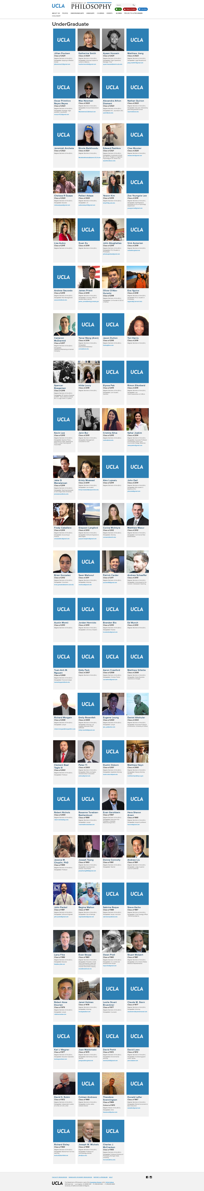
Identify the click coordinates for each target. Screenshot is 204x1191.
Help (111, 1177)
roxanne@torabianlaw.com (87, 824)
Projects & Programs (133, 13)
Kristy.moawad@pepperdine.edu (89, 490)
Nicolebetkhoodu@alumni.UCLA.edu (90, 157)
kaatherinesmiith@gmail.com (87, 64)
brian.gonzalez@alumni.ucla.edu (64, 584)
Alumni (119, 13)
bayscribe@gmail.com (109, 965)
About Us (56, 13)
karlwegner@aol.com (60, 1059)
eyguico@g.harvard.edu (135, 301)
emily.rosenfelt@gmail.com (87, 730)
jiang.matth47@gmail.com (135, 63)
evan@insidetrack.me (85, 969)
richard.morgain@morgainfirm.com (64, 729)
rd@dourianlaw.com (60, 1014)
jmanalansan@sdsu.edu (61, 494)
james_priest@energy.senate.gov (89, 301)
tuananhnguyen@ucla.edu (62, 682)
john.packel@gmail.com (61, 917)
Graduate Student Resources (80, 1177)
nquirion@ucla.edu (133, 111)
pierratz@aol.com (133, 1060)
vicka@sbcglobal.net (134, 250)
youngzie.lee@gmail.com (135, 208)
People (65, 13)
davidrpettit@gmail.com (110, 1060)
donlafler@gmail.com (134, 1108)
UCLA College (110, 1182)
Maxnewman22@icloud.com (87, 111)
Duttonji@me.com (108, 345)
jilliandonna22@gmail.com (62, 64)
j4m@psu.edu (83, 1155)
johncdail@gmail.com (134, 491)
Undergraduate (77, 13)
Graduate (90, 13)
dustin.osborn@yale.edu (110, 774)
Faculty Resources (59, 1177)
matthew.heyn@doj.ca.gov (135, 776)
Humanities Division (96, 1182)
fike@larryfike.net (59, 964)
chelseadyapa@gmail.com (62, 205)
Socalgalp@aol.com (84, 1011)
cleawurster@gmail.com (135, 155)
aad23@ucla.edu (108, 113)
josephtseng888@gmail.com (87, 871)
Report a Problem (101, 1177)
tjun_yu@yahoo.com (109, 727)
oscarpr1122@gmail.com (61, 114)
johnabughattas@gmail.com (111, 254)
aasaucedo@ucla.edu (60, 300)
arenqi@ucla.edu (84, 349)
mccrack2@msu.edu (109, 1160)
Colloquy (56, 16)
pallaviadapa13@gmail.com (87, 205)
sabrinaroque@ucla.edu (110, 917)
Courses (100, 13)
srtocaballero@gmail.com (61, 538)
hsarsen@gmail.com (134, 824)
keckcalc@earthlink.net (61, 1155)
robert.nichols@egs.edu (61, 820)
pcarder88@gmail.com (110, 582)
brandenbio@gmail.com (110, 632)
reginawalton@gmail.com (86, 917)
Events (109, 13)
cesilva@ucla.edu (108, 440)
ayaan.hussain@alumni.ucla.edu (112, 64)
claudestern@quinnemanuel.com (137, 1011)
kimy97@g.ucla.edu (109, 203)
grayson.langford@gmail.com (87, 538)
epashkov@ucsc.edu (109, 161)
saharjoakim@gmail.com (135, 445)
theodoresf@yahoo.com (110, 1112)
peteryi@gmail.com (84, 776)
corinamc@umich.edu (109, 537)
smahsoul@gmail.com (85, 584)
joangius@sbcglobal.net (86, 1060)
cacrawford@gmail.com (110, 679)
